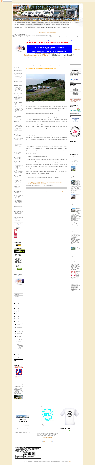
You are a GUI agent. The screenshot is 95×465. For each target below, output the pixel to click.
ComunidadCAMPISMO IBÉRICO (75, 161)
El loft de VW (17, 161)
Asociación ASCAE (18, 125)
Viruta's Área (17, 220)
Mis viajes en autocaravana (17, 187)
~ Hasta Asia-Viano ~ (18, 93)
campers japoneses (18, 130)
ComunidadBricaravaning (75, 157)
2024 (17, 306)
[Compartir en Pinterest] (52, 185)
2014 (17, 352)
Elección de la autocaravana (17, 163)
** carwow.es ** (18, 92)
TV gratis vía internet (19, 217)
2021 (17, 311)
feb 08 (19, 342)
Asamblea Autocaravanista (18, 123)
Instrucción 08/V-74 (18, 76)
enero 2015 (19, 350)
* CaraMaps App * (18, 90)
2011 (17, 357)
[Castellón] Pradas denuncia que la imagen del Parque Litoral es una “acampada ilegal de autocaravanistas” (75, 224)
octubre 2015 (19, 327)
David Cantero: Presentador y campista (18, 153)
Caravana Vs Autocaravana (17, 133)
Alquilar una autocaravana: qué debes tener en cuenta (19, 105)
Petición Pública (17, 296)
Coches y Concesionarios (18, 135)
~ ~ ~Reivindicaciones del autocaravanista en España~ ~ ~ (78, 169)
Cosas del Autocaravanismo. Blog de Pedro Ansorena (18, 150)
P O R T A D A (17, 67)
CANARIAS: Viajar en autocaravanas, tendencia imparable (78, 196)
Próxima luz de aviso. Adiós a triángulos (19, 198)
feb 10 (19, 341)
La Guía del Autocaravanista (18, 178)
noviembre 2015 (19, 324)
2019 (17, 315)
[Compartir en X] (49, 185)
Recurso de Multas (18, 206)
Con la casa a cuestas (19, 136)
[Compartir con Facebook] (50, 185)
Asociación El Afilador (19, 126)
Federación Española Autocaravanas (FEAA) (19, 166)
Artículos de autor (18, 81)
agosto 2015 (19, 331)
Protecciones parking (19, 193)
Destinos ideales (18, 156)
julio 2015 (18, 333)
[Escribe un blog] (48, 185)
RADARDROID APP (18, 202)
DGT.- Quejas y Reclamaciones (18, 158)
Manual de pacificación (17, 185)
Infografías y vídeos (18, 73)
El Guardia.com (18, 159)
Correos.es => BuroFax (19, 146)
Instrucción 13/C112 (18, 77)
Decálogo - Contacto (18, 82)
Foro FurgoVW (17, 168)
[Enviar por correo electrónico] (47, 185)
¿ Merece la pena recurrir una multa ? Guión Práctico (18, 88)
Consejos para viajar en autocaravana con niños (18, 141)
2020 (17, 313)
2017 (17, 318)
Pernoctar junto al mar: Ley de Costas (19, 196)
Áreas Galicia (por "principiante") (18, 120)
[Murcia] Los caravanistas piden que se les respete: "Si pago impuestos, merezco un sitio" (75, 236)
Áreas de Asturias (18, 111)
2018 (17, 316)
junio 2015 (19, 334)
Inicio (47, 191)
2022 (17, 310)
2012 (17, 356)
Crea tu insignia (75, 121)
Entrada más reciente (31, 191)
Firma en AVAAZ (17, 294)
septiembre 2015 (19, 328)
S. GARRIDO (29, 101)
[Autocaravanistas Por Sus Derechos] (75, 120)
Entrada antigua (63, 191)
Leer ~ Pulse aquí (47, 53)
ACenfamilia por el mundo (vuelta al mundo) (18, 98)
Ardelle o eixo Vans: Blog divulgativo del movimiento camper (19, 109)
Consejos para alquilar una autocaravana (19, 139)
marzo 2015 (19, 338)
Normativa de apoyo (18, 70)
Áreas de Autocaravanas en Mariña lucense (18, 114)
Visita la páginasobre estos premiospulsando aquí (75, 93)
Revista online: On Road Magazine (18, 215)
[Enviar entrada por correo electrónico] (45, 185)
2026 (17, 303)
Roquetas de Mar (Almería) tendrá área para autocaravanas (75, 282)
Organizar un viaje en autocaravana (19, 192)
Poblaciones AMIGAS (19, 69)
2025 (17, 305)
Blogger (69, 461)
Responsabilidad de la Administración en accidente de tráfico (19, 212)
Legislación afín (18, 74)
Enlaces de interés (18, 71)
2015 (17, 321)
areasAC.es (17, 121)
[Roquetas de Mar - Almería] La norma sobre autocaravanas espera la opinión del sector (75, 262)
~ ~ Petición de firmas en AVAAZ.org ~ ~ (36, 55)
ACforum (16, 100)
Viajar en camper (18, 218)
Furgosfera (17, 170)
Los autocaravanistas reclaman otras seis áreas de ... (20, 346)
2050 (17, 301)
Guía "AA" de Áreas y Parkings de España (19, 172)
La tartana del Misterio (19, 182)
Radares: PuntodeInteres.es (18, 205)
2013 (17, 354)
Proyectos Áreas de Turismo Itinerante (18, 201)
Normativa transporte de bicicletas (19, 190)
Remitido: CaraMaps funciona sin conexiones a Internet (18, 385)
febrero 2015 (19, 339)
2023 (17, 308)
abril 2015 (18, 336)
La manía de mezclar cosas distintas (18, 181)
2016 (17, 319)
